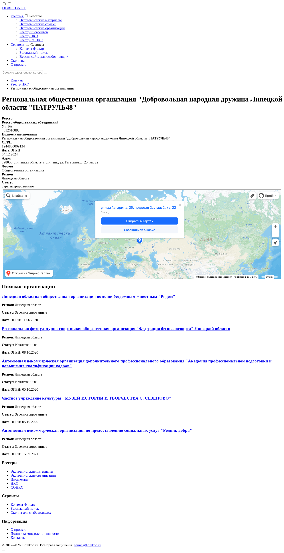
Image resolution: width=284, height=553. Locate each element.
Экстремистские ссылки (38, 24)
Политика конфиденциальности (35, 533)
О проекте (18, 64)
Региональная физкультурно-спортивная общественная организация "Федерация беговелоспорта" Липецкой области (116, 328)
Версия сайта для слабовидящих (44, 56)
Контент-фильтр (32, 48)
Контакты (18, 537)
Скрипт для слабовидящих (31, 512)
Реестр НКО (29, 36)
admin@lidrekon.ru (87, 545)
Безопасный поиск (34, 52)
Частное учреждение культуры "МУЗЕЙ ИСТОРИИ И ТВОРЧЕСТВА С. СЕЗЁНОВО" (86, 398)
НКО (14, 483)
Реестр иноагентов (34, 32)
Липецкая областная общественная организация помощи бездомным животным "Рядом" (88, 296)
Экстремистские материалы (41, 20)
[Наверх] (3, 550)
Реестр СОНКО (31, 40)
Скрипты (18, 60)
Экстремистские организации (42, 28)
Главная (17, 80)
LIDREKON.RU (14, 8)
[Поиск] (45, 73)
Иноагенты (19, 479)
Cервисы (18, 44)
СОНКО (17, 487)
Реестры (17, 16)
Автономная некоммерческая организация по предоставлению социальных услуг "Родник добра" (97, 430)
